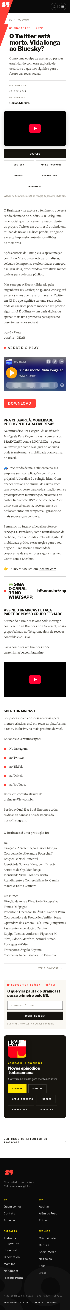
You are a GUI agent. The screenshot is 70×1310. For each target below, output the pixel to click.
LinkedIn (37, 1302)
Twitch (18, 775)
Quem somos (12, 1206)
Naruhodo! (11, 1271)
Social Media (47, 1252)
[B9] (6, 3)
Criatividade (47, 1238)
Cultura (44, 1245)
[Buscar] (54, 6)
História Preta (13, 1278)
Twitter (18, 757)
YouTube (35, 153)
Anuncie (9, 1220)
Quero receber (35, 1015)
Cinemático (12, 1257)
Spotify (19, 164)
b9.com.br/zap (51, 591)
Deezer (18, 175)
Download (20, 403)
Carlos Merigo (19, 103)
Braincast (21, 28)
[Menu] (62, 6)
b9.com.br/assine (32, 652)
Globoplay (35, 186)
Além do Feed (48, 1213)
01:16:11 (9, 337)
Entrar (43, 1220)
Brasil (42, 1272)
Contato (9, 1213)
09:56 (7, 332)
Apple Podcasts (51, 164)
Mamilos (9, 1264)
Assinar (44, 1206)
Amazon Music (51, 175)
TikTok (18, 766)
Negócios (45, 1259)
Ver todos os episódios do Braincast (35, 1141)
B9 (10, 19)
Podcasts (23, 19)
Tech (42, 1266)
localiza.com (47, 569)
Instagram (21, 748)
